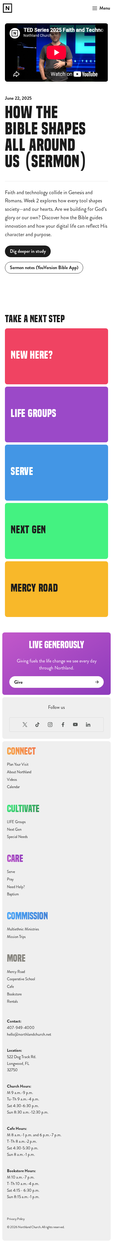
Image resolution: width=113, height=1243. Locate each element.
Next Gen (14, 829)
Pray (10, 879)
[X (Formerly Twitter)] (25, 725)
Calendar (13, 787)
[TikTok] (37, 725)
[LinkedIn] (88, 725)
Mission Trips (16, 936)
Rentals (12, 1001)
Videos (12, 779)
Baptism (13, 894)
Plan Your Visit (17, 764)
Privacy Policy (16, 1219)
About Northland (19, 772)
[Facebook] (63, 725)
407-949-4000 (20, 1027)
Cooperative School (21, 979)
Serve (11, 871)
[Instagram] (50, 725)
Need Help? (16, 887)
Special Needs (17, 836)
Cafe (10, 986)
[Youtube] (75, 725)
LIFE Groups (16, 822)
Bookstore (14, 994)
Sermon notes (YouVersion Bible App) (44, 267)
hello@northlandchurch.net (29, 1034)
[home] (7, 8)
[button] (100, 8)
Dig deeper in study (28, 251)
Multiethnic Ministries (23, 929)
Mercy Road (16, 971)
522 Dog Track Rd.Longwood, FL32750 (21, 1063)
